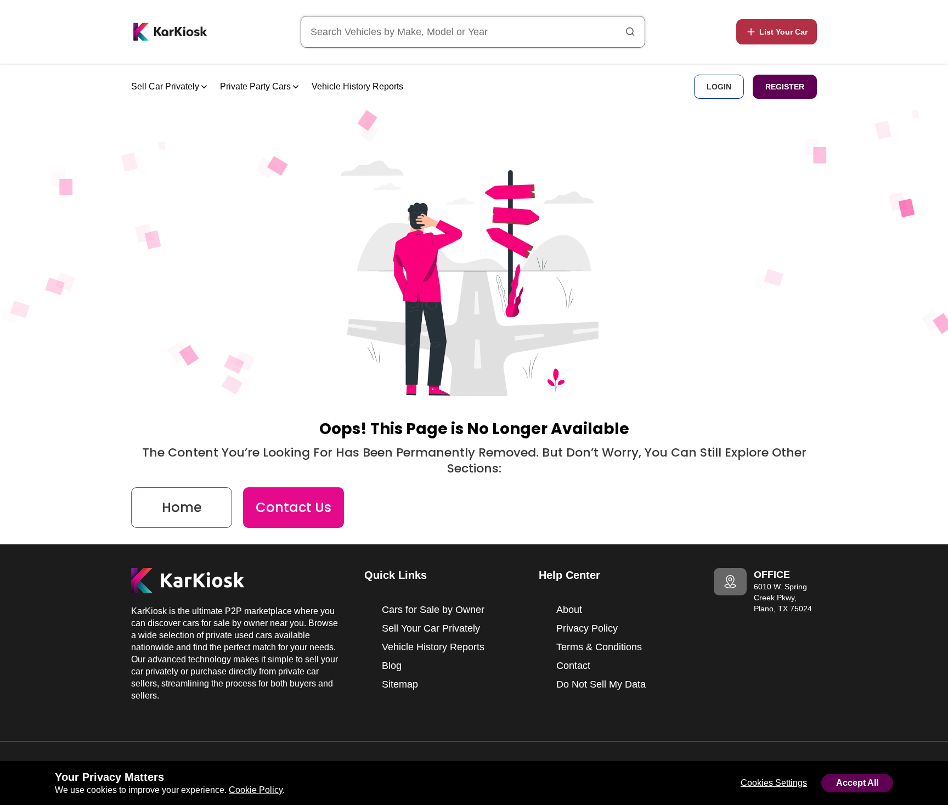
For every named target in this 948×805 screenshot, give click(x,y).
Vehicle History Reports (357, 86)
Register (784, 86)
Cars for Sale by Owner (433, 609)
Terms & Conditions (599, 646)
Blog (392, 665)
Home (182, 507)
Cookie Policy (256, 790)
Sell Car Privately (166, 86)
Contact (573, 665)
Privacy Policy (587, 628)
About (569, 609)
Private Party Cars (256, 86)
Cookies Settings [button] (774, 782)
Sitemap (400, 684)
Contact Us (293, 507)
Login (719, 86)
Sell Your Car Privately (431, 628)
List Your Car (783, 31)
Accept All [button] (857, 782)
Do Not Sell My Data (601, 684)
